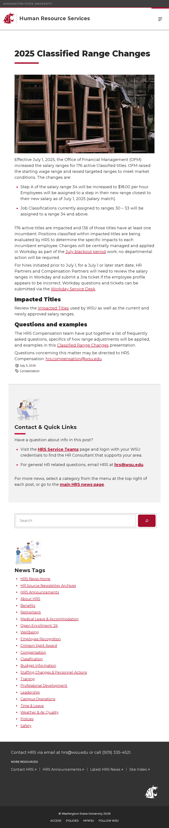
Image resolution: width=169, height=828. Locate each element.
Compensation (30, 370)
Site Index (138, 769)
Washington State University (27, 3)
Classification (31, 659)
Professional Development (43, 685)
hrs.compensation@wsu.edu (74, 358)
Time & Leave (32, 706)
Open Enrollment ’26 (39, 626)
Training (27, 679)
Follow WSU (109, 820)
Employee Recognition (40, 639)
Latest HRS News (105, 769)
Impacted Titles (53, 308)
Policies (26, 719)
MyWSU (88, 820)
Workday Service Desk (73, 289)
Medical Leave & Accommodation (49, 619)
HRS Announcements (39, 592)
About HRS (30, 599)
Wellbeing (29, 632)
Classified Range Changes (83, 345)
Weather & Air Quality (39, 712)
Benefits (27, 606)
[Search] (147, 521)
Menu (160, 19)
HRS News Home (35, 579)
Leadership (30, 692)
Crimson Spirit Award (38, 646)
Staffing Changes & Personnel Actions (53, 672)
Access (55, 820)
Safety (25, 726)
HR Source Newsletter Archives (48, 586)
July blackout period (86, 251)
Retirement (30, 612)
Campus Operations (37, 699)
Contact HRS (22, 769)
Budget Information (38, 665)
